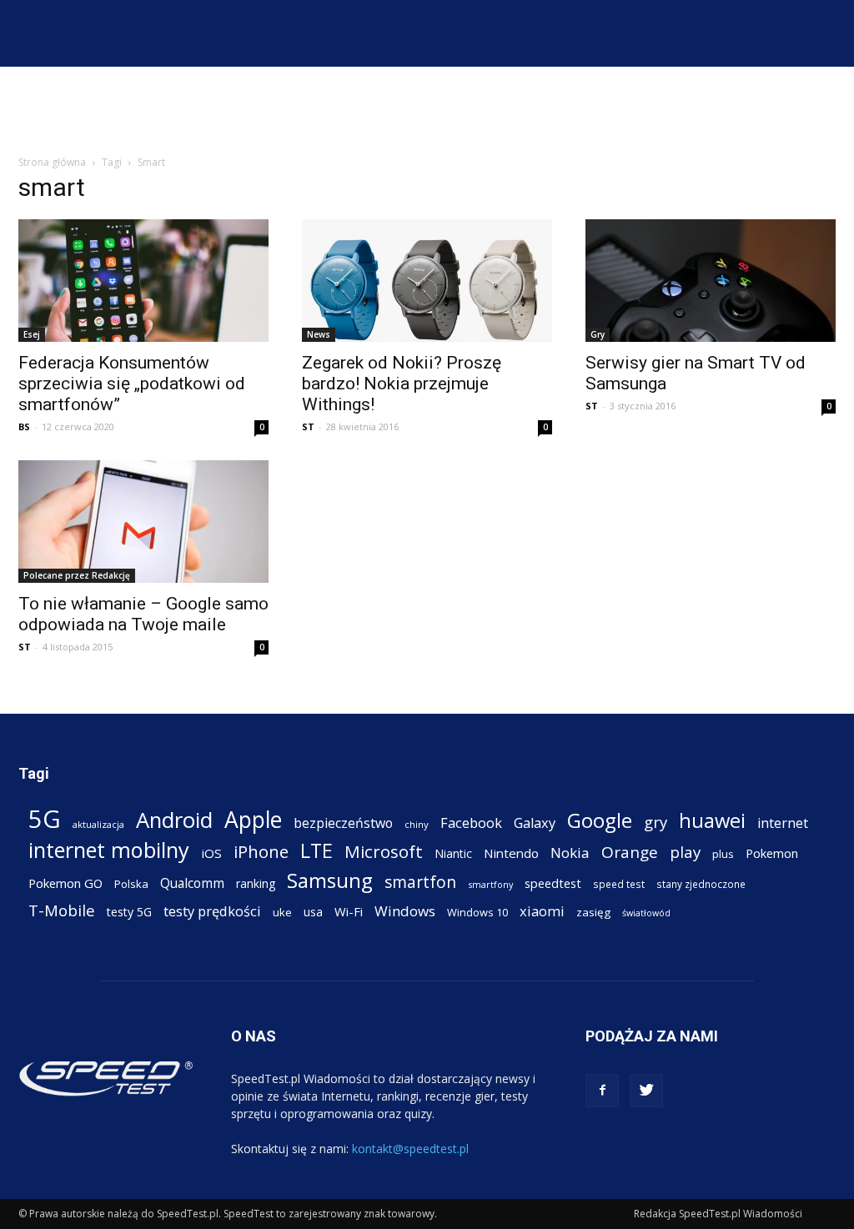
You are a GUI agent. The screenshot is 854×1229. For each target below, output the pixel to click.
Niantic (453, 853)
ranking (255, 883)
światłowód (646, 913)
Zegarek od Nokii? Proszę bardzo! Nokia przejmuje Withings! (401, 383)
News (318, 334)
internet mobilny (108, 850)
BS (24, 426)
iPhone (261, 851)
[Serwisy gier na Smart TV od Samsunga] (710, 280)
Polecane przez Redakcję (76, 575)
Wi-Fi (348, 911)
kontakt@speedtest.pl (410, 1148)
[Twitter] (646, 1090)
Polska (131, 883)
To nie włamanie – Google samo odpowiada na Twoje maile (143, 614)
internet (782, 823)
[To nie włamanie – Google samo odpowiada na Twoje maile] (143, 521)
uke (282, 912)
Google (599, 820)
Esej (31, 334)
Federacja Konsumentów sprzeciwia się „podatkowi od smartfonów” (131, 383)
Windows (404, 911)
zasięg (593, 912)
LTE (316, 851)
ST (308, 426)
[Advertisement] (427, 112)
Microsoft (383, 851)
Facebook (471, 822)
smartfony (490, 884)
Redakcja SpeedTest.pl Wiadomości (718, 1213)
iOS (211, 853)
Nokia (570, 852)
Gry (597, 334)
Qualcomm (192, 883)
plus (723, 853)
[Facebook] (602, 1090)
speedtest (553, 883)
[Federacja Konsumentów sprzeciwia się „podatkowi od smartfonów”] (143, 280)
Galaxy (534, 822)
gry (655, 821)
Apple (253, 820)
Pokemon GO (65, 883)
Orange (629, 852)
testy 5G (129, 912)
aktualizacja (98, 824)
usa (313, 912)
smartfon (420, 881)
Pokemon (772, 853)
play (685, 851)
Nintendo (511, 853)
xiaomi (542, 911)
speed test (619, 883)
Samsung (330, 880)
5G (44, 819)
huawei (712, 821)
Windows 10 (477, 912)
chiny (416, 824)
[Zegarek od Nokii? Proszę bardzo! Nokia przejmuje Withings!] (427, 280)
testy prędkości (212, 911)
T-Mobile (61, 910)
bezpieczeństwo (343, 823)
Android (174, 820)
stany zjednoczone (701, 883)
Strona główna (52, 162)
